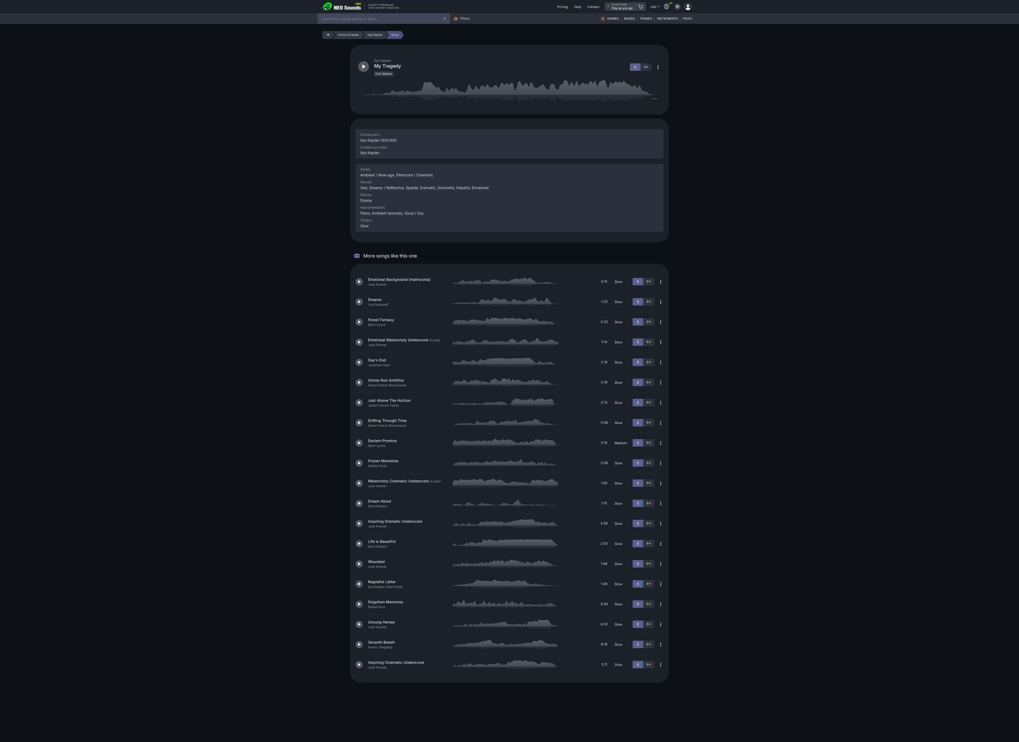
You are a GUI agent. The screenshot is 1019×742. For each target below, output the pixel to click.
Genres (613, 18)
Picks (687, 18)
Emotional (480, 187)
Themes (646, 18)
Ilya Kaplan (369, 152)
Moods (629, 18)
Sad (363, 187)
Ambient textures (387, 213)
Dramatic (427, 187)
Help (577, 7)
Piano (365, 213)
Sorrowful (446, 187)
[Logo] (342, 7)
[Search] (444, 18)
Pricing (562, 7)
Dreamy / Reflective (386, 187)
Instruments (667, 18)
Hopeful (463, 187)
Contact (593, 7)
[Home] (327, 35)
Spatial (412, 187)
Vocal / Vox (414, 213)
